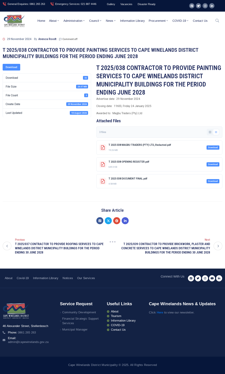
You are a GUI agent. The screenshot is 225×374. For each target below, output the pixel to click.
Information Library (132, 20)
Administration (72, 20)
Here (160, 312)
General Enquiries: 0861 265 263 (26, 3)
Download (11, 67)
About (53, 20)
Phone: (22, 332)
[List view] (216, 132)
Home (41, 20)
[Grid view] (210, 132)
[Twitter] (198, 5)
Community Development (79, 312)
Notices (68, 278)
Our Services (86, 278)
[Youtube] (212, 278)
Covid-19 (23, 278)
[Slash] (112, 241)
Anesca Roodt (47, 39)
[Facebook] (99, 220)
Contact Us (200, 20)
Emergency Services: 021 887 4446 (75, 3)
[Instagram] (205, 5)
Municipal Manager (75, 329)
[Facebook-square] (191, 5)
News (109, 20)
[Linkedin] (211, 5)
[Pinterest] (116, 220)
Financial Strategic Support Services (80, 321)
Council (94, 20)
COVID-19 (179, 20)
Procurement (157, 20)
